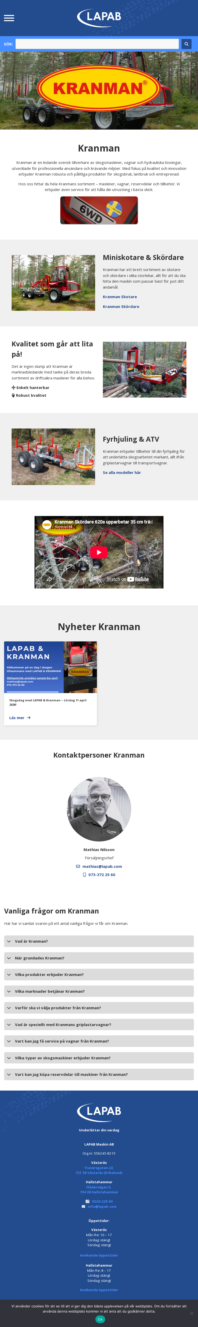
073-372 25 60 (101, 874)
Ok (100, 1319)
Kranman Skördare (121, 306)
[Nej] (191, 1313)
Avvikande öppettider (99, 1255)
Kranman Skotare (120, 296)
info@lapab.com (102, 1206)
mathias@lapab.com (102, 866)
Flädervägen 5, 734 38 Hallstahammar (99, 1190)
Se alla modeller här (122, 472)
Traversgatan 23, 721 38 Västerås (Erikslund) (99, 1170)
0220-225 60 (102, 1201)
